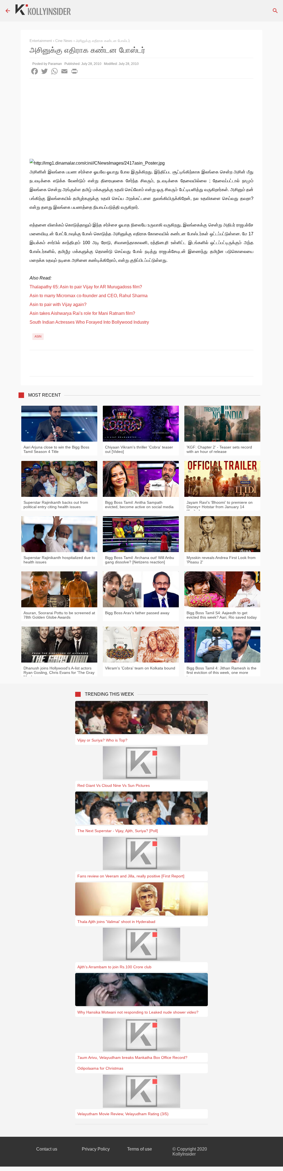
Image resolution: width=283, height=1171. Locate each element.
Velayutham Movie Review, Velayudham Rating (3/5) (123, 1114)
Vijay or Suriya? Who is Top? (102, 740)
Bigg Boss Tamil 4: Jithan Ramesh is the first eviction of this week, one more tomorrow (221, 672)
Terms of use (139, 1149)
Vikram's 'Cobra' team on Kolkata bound (140, 668)
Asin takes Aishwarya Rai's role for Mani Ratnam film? (82, 313)
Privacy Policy (96, 1149)
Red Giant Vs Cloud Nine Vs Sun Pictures (113, 785)
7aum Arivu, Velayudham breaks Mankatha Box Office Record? (132, 1057)
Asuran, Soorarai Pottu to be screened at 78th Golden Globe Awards (59, 615)
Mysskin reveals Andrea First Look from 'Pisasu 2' (221, 559)
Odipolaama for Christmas (100, 1068)
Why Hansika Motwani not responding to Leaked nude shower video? (137, 1012)
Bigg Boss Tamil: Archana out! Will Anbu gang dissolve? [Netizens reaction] (139, 559)
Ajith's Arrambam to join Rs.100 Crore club (114, 967)
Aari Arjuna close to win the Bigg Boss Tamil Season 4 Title (56, 449)
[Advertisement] (141, 120)
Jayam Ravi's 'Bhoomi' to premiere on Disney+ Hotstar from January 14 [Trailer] (220, 506)
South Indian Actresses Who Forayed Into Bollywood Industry (89, 322)
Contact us (46, 1149)
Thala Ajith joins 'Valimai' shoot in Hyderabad (116, 921)
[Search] (275, 10)
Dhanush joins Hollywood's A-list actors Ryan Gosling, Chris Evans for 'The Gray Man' (59, 672)
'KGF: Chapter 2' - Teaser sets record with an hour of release (219, 449)
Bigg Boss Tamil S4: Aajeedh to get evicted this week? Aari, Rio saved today (222, 615)
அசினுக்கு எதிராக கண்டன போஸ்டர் (103, 41)
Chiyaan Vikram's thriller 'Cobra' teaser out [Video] (139, 449)
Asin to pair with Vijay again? (58, 304)
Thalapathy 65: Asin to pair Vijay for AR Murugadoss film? (86, 286)
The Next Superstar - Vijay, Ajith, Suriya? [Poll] (117, 831)
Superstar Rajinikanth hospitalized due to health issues (59, 559)
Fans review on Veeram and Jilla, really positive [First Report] (130, 876)
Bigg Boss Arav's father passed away (137, 613)
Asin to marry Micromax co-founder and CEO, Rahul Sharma (89, 295)
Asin (38, 336)
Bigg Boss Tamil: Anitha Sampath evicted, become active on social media (139, 504)
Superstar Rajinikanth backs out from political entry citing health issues (55, 504)
